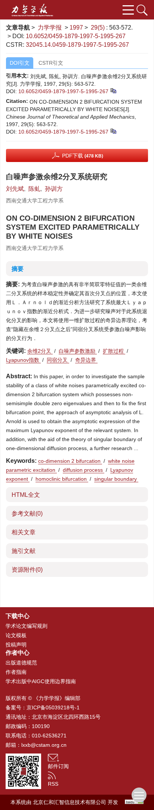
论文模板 (16, 635)
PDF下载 (82, 156)
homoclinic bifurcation (62, 479)
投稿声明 (16, 645)
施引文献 (24, 551)
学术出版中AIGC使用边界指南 (41, 681)
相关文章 (24, 532)
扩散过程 (114, 351)
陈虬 (34, 189)
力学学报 (50, 27)
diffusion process (83, 470)
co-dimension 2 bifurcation (70, 461)
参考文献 (27, 513)
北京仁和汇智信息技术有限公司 (69, 802)
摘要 (18, 269)
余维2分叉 (40, 351)
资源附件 (27, 569)
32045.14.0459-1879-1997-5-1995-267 (77, 45)
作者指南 (16, 672)
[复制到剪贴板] (113, 90)
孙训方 (54, 189)
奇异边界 (86, 360)
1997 (76, 27)
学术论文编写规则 (26, 626)
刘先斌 (15, 189)
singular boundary (116, 479)
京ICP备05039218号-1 (53, 707)
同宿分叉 (58, 360)
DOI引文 (20, 63)
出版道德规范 (21, 663)
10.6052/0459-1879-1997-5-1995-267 (76, 36)
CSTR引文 (50, 63)
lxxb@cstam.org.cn (44, 745)
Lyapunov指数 (23, 360)
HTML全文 (26, 495)
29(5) (98, 27)
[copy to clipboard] (113, 131)
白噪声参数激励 (78, 351)
